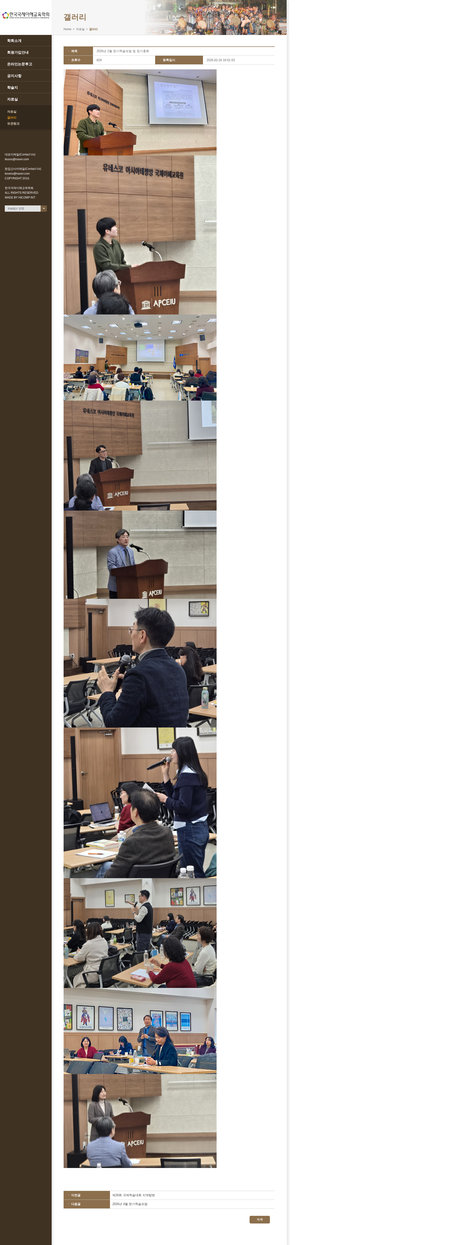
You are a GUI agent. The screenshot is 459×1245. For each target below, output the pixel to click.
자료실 (12, 99)
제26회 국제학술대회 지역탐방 (133, 1195)
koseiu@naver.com (17, 173)
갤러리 (11, 117)
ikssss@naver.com (17, 159)
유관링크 (13, 123)
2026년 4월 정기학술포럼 (130, 1204)
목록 (260, 1219)
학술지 (12, 87)
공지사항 (14, 76)
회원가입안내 (18, 52)
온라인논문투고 (19, 64)
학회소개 (14, 41)
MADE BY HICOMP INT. (20, 197)
